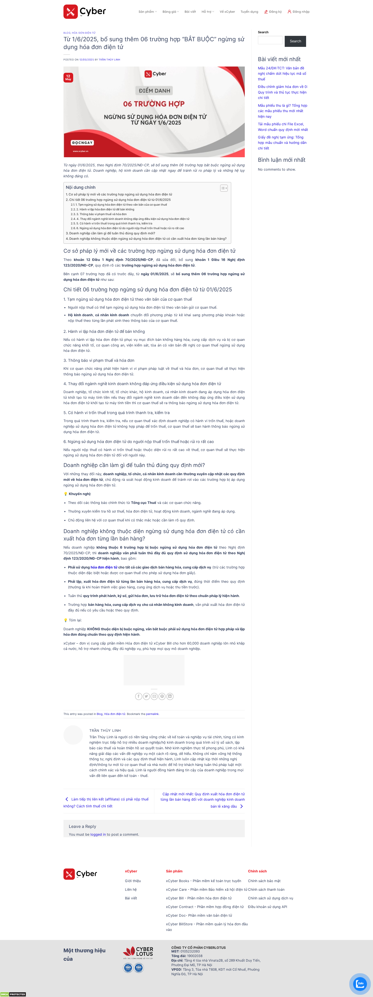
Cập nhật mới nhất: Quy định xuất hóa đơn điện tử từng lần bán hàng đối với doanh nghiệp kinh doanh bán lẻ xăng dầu (203, 800)
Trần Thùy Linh (109, 59)
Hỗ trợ (206, 12)
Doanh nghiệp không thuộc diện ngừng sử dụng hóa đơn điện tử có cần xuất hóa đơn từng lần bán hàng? (148, 238)
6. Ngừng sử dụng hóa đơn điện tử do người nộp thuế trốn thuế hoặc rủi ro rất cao (130, 228)
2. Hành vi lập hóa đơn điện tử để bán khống (105, 209)
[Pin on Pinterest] (162, 696)
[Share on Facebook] (138, 696)
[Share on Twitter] (146, 696)
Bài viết (190, 12)
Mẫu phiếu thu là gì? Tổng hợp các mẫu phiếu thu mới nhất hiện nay (282, 111)
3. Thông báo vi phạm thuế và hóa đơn (101, 214)
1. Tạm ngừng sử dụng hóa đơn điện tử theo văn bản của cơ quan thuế (121, 204)
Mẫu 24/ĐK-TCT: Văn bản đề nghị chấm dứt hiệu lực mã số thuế (282, 73)
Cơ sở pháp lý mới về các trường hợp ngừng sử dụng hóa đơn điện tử (120, 194)
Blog (66, 32)
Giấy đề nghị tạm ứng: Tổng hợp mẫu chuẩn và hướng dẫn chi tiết (282, 142)
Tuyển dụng (249, 12)
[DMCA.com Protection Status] (13, 994)
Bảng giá (169, 12)
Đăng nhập (301, 12)
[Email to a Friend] (154, 696)
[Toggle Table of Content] (222, 188)
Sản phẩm (146, 12)
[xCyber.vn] (84, 12)
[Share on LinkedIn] (170, 696)
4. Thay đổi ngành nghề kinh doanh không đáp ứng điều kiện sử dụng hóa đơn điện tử (133, 219)
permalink (152, 714)
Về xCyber (227, 12)
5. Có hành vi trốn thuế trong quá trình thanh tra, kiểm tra (114, 223)
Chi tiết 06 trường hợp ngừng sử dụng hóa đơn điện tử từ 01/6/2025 (120, 200)
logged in (98, 834)
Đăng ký (275, 12)
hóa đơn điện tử (104, 567)
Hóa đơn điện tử (84, 32)
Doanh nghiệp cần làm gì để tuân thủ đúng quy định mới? (112, 233)
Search (263, 32)
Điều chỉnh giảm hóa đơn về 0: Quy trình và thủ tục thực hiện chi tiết (283, 92)
